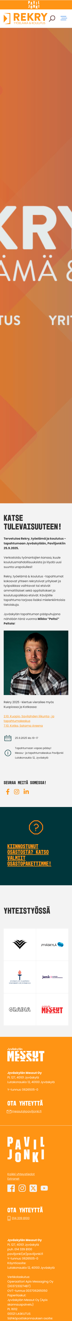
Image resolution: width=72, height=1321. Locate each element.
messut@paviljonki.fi (27, 1111)
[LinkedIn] (26, 792)
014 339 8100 (21, 1218)
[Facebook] (8, 792)
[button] (52, 18)
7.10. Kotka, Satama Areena (23, 726)
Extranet (13, 1179)
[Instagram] (16, 792)
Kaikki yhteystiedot (21, 1174)
